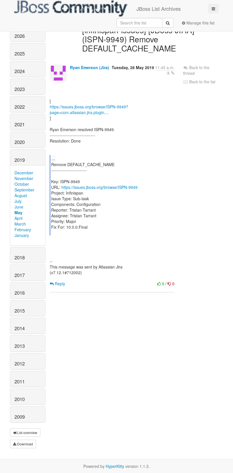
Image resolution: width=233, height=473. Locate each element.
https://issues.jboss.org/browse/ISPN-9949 (99, 187)
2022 (19, 106)
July (18, 201)
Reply (59, 283)
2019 (19, 159)
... (53, 158)
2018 (19, 257)
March (20, 224)
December (23, 172)
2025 (19, 53)
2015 (19, 310)
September (24, 190)
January (21, 235)
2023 (19, 89)
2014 (19, 328)
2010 (19, 399)
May (18, 212)
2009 (19, 416)
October (21, 184)
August (20, 195)
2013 (19, 345)
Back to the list (201, 81)
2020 (19, 142)
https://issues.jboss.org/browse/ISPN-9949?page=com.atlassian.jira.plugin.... (89, 109)
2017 (19, 275)
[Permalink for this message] (172, 72)
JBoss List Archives (158, 8)
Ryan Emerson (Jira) (89, 67)
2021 (19, 124)
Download (24, 443)
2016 (19, 292)
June (18, 207)
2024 (19, 71)
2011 (19, 381)
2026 (19, 35)
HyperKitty (115, 466)
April (18, 218)
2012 (19, 363)
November (23, 178)
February (22, 229)
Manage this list (200, 23)
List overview (26, 432)
